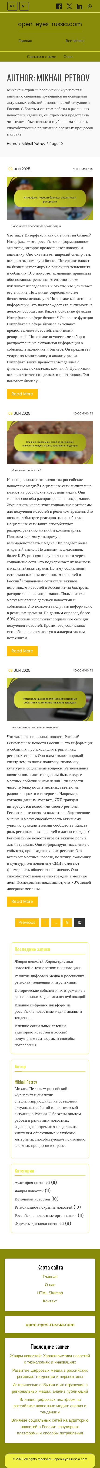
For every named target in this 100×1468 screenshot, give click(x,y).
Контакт (50, 1301)
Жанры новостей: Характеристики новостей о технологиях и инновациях (50, 1359)
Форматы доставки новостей (39, 1223)
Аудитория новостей (32, 1182)
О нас (68, 56)
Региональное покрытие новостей (35, 727)
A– (24, 6)
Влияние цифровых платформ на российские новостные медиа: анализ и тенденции (48, 1011)
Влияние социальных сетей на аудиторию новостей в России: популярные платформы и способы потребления (50, 1426)
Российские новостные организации (36, 226)
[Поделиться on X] (70, 6)
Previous (27, 922)
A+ (12, 6)
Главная (25, 40)
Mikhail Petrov (26, 1082)
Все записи (75, 40)
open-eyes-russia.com (50, 24)
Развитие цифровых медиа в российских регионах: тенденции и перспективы (50, 1373)
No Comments (82, 169)
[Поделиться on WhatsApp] (90, 6)
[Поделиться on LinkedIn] (80, 6)
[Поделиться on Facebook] (59, 6)
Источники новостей (26, 470)
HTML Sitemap (50, 1293)
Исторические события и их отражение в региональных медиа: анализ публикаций (50, 1388)
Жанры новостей (29, 1191)
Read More (22, 394)
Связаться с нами (41, 56)
